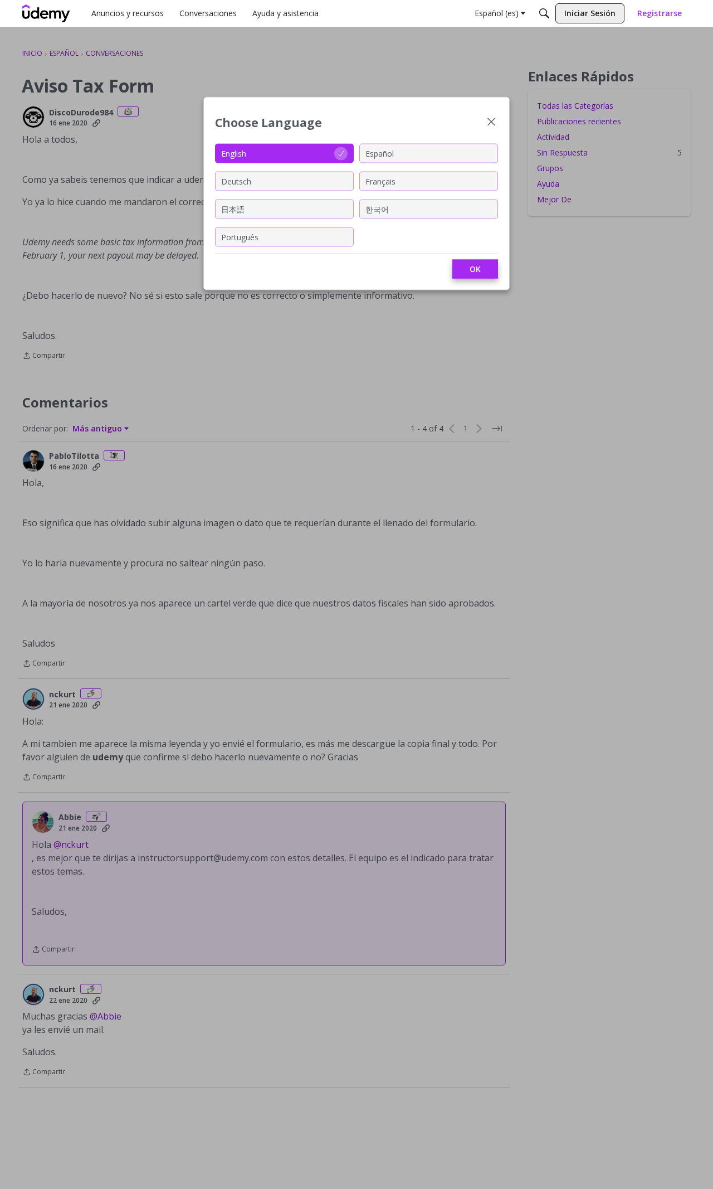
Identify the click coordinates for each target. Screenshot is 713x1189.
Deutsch (236, 181)
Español (379, 153)
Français (380, 181)
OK (475, 269)
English (233, 153)
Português (239, 236)
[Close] (491, 122)
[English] (46, 13)
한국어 (377, 208)
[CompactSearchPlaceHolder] (544, 13)
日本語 (233, 208)
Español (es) (497, 13)
